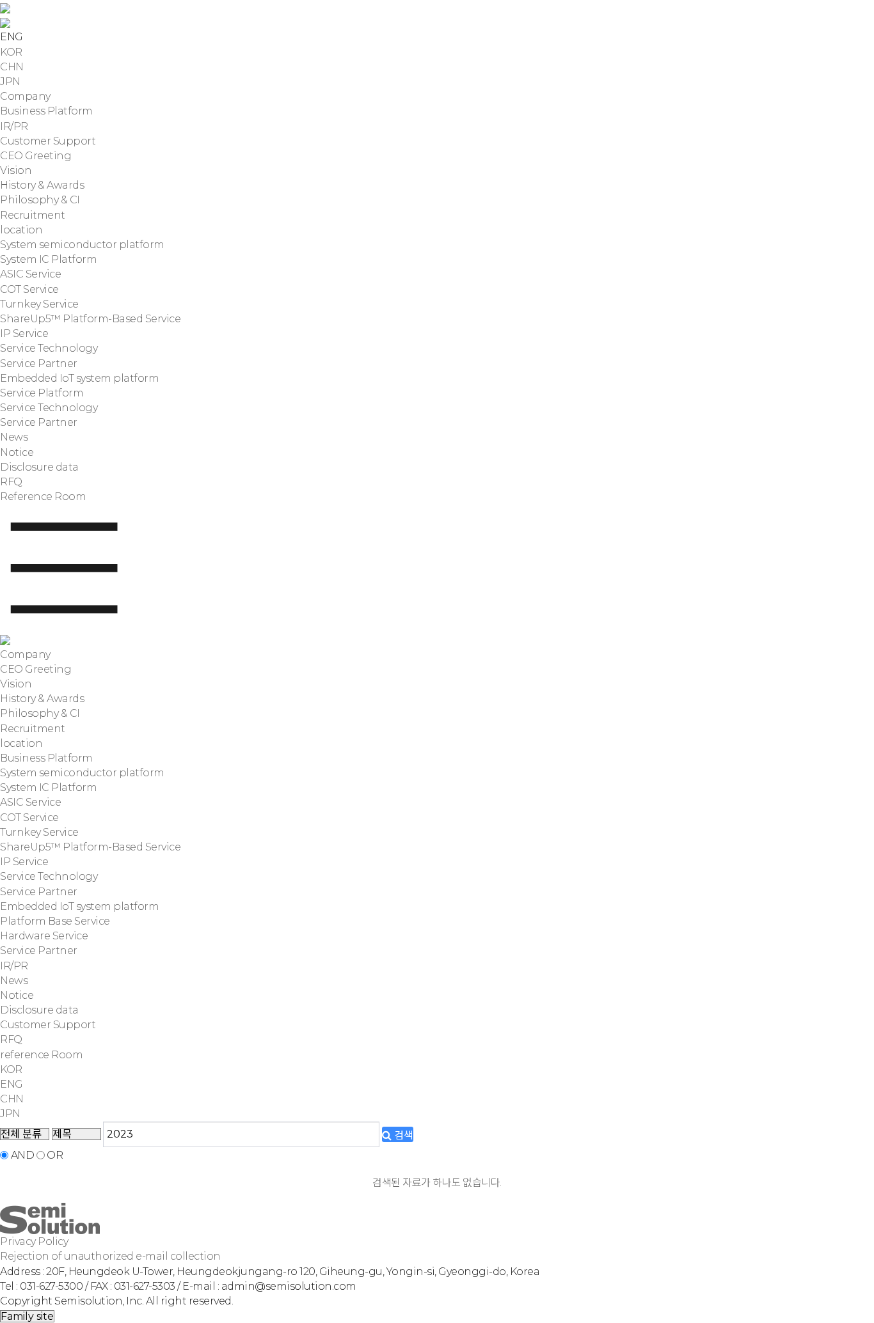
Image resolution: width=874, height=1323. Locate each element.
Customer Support (47, 141)
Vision (15, 170)
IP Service (24, 333)
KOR (11, 52)
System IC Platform (48, 259)
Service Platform (41, 393)
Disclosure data (39, 467)
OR (55, 1155)
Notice (16, 452)
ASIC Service (30, 274)
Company (25, 96)
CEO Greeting (35, 156)
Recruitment (32, 215)
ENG (11, 1084)
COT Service (29, 289)
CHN (12, 67)
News (14, 437)
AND (23, 1155)
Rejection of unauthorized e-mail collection (110, 1256)
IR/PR (14, 126)
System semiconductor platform (82, 245)
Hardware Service (44, 936)
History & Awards (42, 185)
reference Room (41, 1055)
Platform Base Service (55, 921)
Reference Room (43, 496)
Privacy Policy (34, 1241)
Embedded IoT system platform (79, 378)
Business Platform (46, 111)
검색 (402, 1135)
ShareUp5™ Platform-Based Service (90, 319)
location (21, 230)
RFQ (11, 482)
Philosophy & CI (40, 200)
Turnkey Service (39, 304)
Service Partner (38, 363)
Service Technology (48, 348)
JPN (10, 81)
